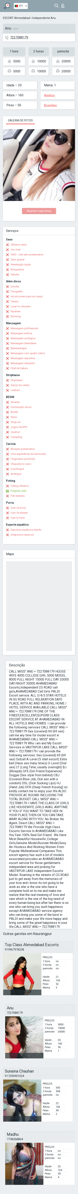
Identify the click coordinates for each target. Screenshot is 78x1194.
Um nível (15, 249)
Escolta (15, 286)
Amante (15, 402)
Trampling (16, 436)
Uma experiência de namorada (28, 453)
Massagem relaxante (23, 363)
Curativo (15, 432)
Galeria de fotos (20, 120)
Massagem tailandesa (23, 343)
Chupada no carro (21, 463)
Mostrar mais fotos (39, 211)
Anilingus (16, 473)
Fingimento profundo (23, 458)
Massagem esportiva (23, 358)
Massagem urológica (23, 338)
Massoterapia (19, 348)
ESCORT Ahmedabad (16, 18)
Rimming (16, 316)
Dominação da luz (21, 407)
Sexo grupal (17, 259)
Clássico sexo (19, 244)
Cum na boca (18, 507)
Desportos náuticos (22, 534)
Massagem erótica (21, 333)
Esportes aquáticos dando (26, 529)
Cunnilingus (17, 468)
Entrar (63, 4)
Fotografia (17, 291)
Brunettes (50, 105)
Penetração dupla (21, 264)
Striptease (16, 380)
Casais (14, 301)
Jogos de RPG (19, 427)
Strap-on (16, 422)
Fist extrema (18, 495)
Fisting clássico (20, 485)
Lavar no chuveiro (21, 306)
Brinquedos (17, 269)
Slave (14, 417)
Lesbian (15, 390)
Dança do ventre (20, 385)
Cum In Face (18, 517)
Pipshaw (15, 311)
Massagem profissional (24, 328)
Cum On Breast (19, 512)
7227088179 (19, 37)
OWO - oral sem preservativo (27, 254)
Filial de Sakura (19, 368)
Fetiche (15, 274)
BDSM (14, 412)
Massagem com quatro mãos (28, 353)
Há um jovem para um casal (26, 296)
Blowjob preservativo (23, 448)
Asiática (49, 95)
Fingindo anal (18, 490)
